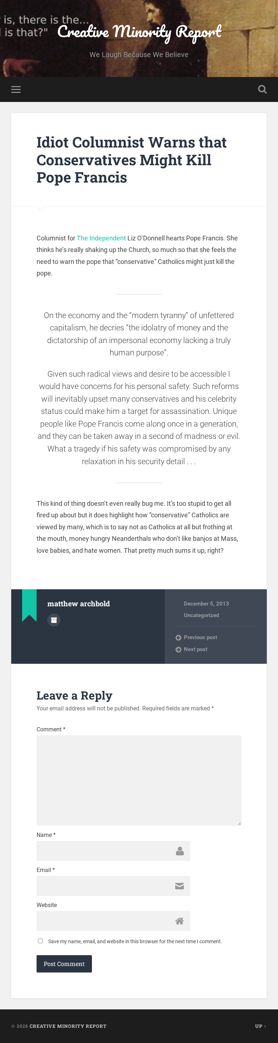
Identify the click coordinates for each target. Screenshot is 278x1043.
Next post (195, 649)
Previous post (200, 637)
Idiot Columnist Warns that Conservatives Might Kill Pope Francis (132, 159)
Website (47, 905)
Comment (51, 729)
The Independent (101, 238)
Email (46, 870)
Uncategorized (201, 615)
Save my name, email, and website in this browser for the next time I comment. (135, 941)
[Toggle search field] (262, 89)
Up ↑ (261, 1026)
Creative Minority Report (139, 31)
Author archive (53, 620)
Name (46, 835)
